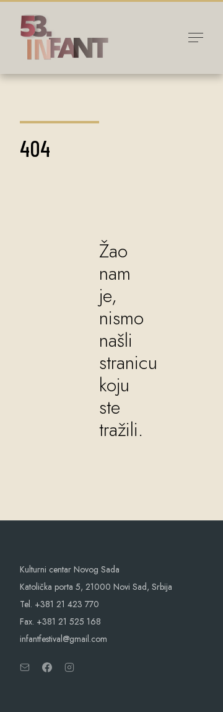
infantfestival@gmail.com (63, 639)
